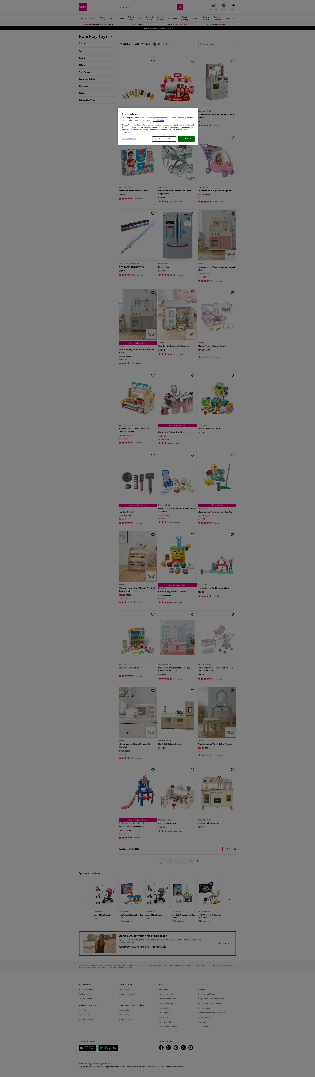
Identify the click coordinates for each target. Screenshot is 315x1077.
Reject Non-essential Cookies (164, 139)
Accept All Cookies (186, 139)
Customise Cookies (129, 139)
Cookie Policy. (158, 120)
